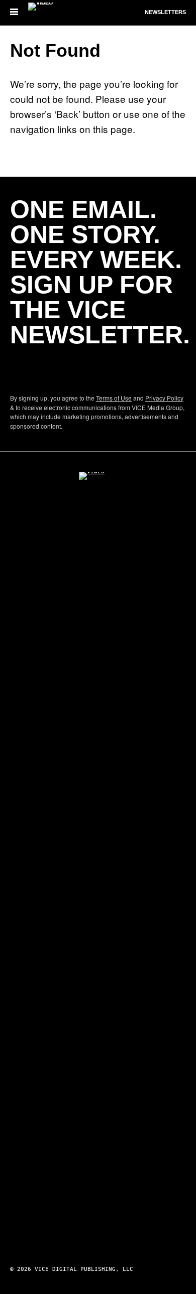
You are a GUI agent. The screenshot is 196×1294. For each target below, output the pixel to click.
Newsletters (165, 12)
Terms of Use (114, 398)
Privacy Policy (164, 398)
